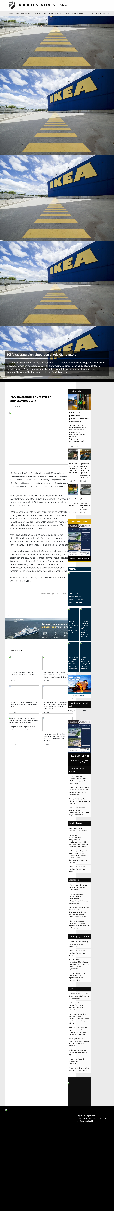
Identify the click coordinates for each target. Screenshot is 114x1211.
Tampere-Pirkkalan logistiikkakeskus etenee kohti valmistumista (23, 728)
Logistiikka (23, 13)
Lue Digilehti (80, 755)
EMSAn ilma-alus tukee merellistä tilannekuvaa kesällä (77, 869)
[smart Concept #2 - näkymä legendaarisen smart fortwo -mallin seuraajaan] (85, 489)
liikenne (31, 13)
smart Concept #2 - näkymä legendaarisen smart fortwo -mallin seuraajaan (85, 503)
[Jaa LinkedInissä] (57, 600)
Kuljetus (16, 13)
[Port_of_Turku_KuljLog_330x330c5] (79, 688)
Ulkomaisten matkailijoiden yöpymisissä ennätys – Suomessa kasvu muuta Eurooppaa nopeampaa (73, 662)
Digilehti (102, 13)
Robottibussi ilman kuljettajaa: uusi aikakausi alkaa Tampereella (79, 944)
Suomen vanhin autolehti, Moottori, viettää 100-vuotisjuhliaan (78, 1061)
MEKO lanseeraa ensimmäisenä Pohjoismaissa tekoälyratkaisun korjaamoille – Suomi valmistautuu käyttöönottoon (79, 964)
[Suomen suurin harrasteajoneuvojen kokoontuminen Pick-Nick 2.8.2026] (73, 613)
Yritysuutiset (81, 13)
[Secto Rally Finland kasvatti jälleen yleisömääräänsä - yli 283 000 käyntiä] (79, 580)
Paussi (97, 13)
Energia (73, 13)
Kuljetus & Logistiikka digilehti (79, 558)
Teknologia (66, 13)
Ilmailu (45, 13)
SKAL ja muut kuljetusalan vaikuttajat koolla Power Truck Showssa (78, 887)
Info (108, 13)
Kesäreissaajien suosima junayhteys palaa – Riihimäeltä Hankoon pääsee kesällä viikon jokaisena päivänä (85, 630)
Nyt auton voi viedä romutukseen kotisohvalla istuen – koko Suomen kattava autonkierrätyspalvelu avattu (56, 675)
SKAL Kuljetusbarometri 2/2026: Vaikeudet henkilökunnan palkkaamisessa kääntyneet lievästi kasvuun (78, 898)
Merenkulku (57, 13)
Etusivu (10, 13)
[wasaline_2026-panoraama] (40, 629)
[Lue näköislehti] (79, 540)
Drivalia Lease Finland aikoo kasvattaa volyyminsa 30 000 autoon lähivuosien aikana (24, 704)
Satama (50, 13)
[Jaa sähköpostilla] (65, 600)
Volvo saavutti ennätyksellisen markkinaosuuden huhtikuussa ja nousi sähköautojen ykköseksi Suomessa (55, 737)
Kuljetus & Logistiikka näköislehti (80, 761)
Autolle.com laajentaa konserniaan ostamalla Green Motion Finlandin (22, 674)
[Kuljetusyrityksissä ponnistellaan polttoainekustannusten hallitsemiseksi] (79, 401)
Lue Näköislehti (79, 522)
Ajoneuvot (38, 13)
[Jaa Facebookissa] (49, 600)
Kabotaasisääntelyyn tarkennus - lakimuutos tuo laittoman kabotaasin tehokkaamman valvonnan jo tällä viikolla (85, 470)
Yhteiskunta (90, 13)
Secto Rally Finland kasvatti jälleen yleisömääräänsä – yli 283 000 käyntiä (79, 996)
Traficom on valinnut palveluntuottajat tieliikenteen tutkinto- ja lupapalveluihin (73, 468)
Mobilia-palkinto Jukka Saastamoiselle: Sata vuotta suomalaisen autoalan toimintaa (85, 662)
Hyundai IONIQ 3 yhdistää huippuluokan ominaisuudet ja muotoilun (79, 801)
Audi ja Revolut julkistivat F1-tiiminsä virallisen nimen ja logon (79, 1052)
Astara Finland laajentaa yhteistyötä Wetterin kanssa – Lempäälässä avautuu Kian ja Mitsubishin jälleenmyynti (56, 705)
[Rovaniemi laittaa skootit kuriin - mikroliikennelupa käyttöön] (73, 489)
